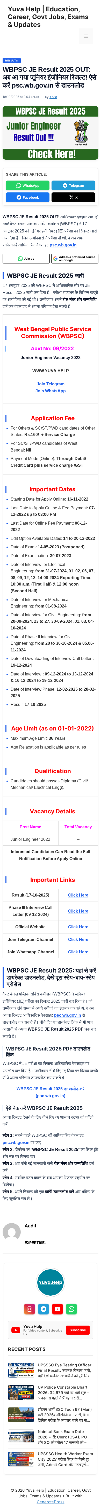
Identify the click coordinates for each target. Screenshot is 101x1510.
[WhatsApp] (71, 1309)
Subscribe (78, 1330)
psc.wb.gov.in (63, 245)
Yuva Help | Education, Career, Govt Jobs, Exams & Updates (48, 16)
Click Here (78, 895)
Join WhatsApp (50, 391)
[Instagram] (29, 1309)
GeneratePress (50, 1501)
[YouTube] (57, 1309)
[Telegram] (43, 1309)
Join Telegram (50, 384)
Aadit (31, 1225)
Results (11, 60)
